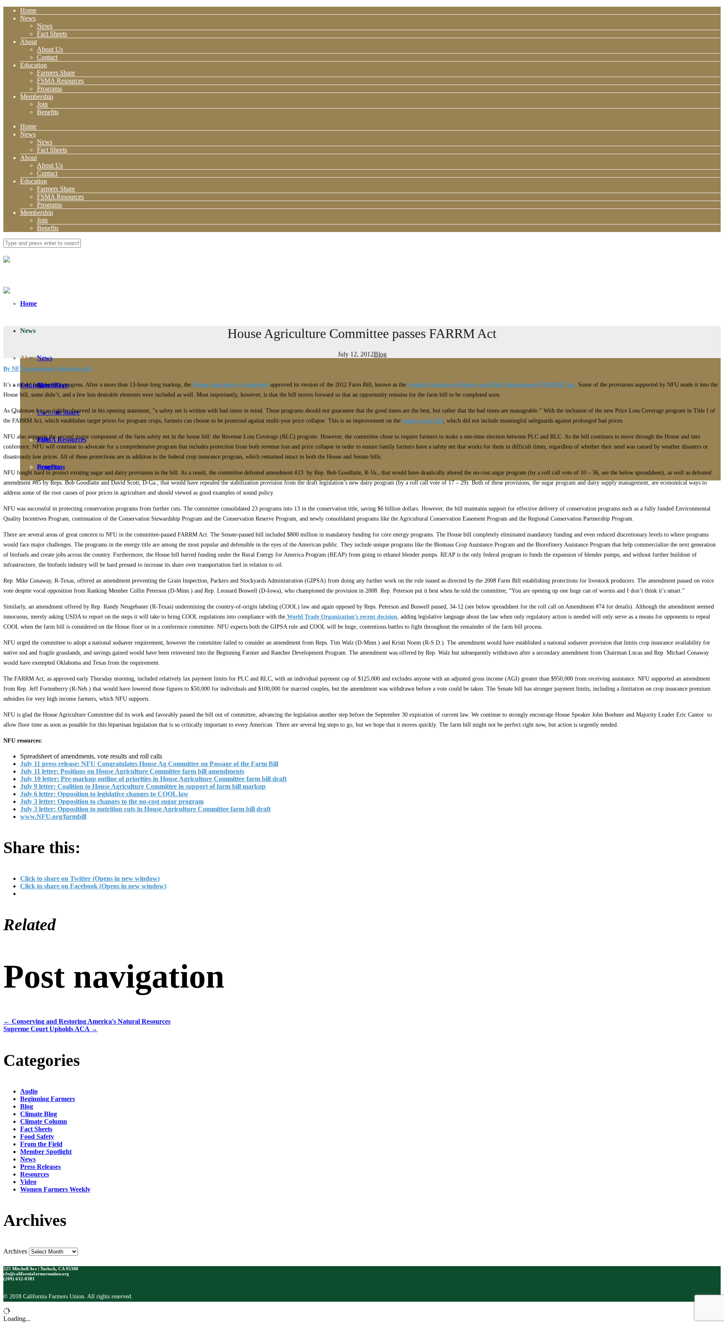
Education (33, 65)
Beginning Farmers (47, 1098)
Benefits (48, 112)
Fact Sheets (52, 33)
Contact (47, 57)
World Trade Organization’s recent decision (341, 617)
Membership (36, 96)
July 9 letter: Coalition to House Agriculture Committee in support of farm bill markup (143, 786)
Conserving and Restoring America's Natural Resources (87, 1021)
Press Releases (40, 1166)
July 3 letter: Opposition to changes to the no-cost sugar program (112, 801)
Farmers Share (56, 72)
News (28, 18)
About (28, 41)
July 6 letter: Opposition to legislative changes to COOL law (104, 793)
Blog (380, 354)
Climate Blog (38, 1113)
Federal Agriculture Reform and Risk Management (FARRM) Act (491, 385)
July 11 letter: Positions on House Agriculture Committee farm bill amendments (132, 771)
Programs (49, 88)
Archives (15, 1251)
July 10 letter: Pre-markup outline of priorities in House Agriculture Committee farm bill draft (153, 778)
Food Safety (37, 1136)
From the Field (41, 1144)
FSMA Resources (60, 80)
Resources (34, 1174)
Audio (29, 1091)
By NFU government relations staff (47, 369)
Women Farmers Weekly (55, 1189)
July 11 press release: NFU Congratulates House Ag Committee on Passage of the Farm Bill (149, 763)
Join (42, 104)
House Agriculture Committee (231, 385)
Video (28, 1181)
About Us (50, 49)
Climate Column (43, 1121)
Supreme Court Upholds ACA (50, 1028)
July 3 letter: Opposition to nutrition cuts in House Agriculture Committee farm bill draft (145, 809)
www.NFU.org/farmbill (53, 816)
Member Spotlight (46, 1151)
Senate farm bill (422, 421)
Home (28, 10)
